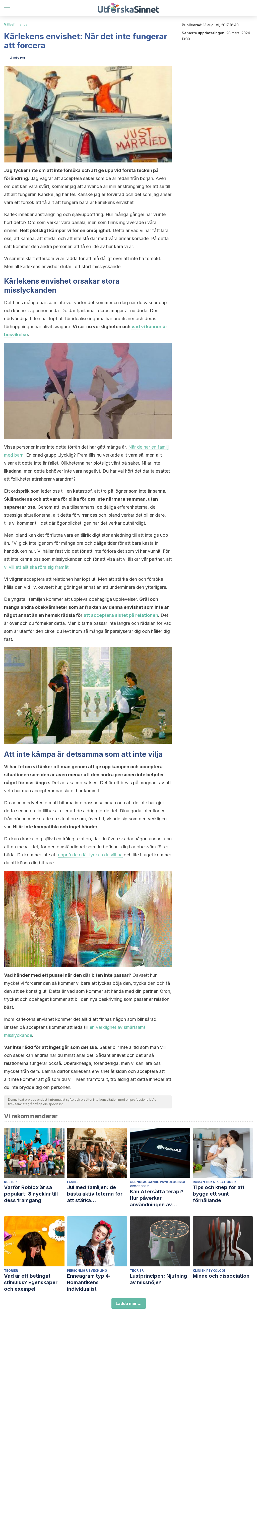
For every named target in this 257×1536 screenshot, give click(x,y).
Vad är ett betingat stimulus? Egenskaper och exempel (30, 1282)
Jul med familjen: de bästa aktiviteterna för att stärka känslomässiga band (94, 1194)
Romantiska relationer (214, 1182)
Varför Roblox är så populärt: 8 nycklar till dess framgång (31, 1193)
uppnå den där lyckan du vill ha (90, 854)
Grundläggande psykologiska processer (157, 1184)
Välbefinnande (16, 24)
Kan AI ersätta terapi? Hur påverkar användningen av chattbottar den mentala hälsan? (160, 1198)
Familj (73, 1182)
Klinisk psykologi (209, 1270)
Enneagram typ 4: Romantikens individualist (88, 1282)
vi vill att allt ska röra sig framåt (36, 567)
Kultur (10, 1182)
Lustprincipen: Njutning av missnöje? (158, 1279)
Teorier (11, 1270)
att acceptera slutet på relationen (121, 615)
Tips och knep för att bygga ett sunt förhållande (218, 1193)
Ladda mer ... (129, 1303)
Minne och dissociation (221, 1276)
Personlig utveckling (87, 1270)
